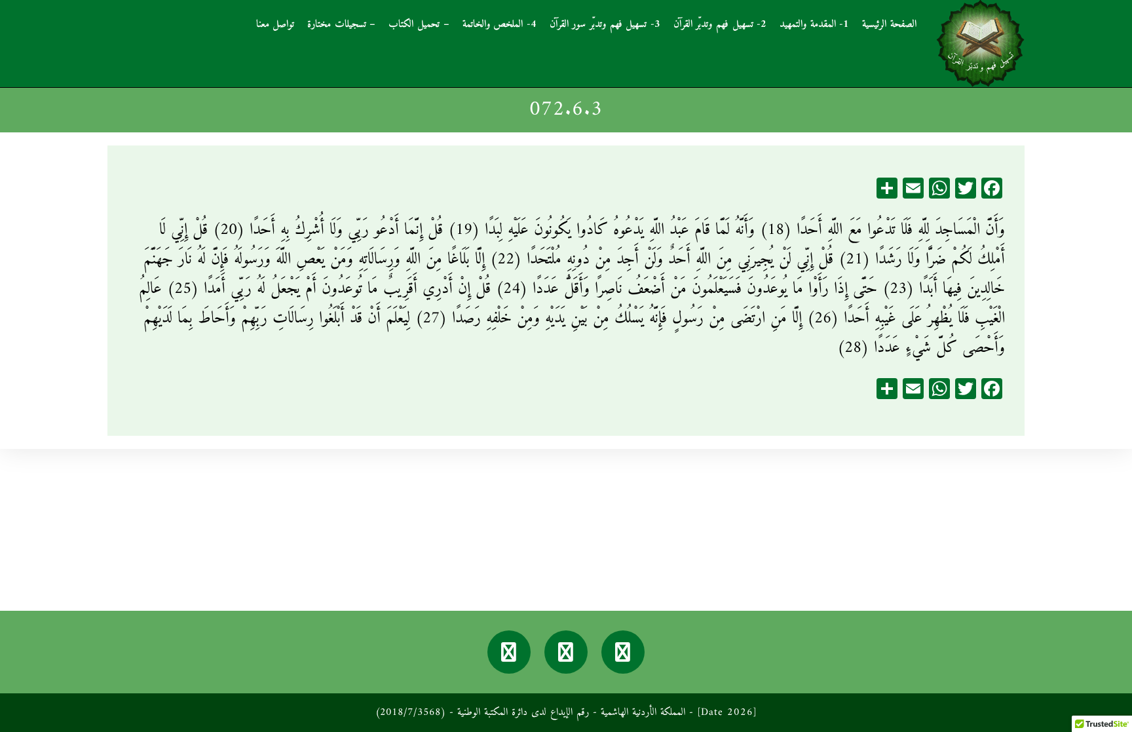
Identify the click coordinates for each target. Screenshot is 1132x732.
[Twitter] (566, 652)
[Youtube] (509, 652)
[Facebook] (623, 652)
